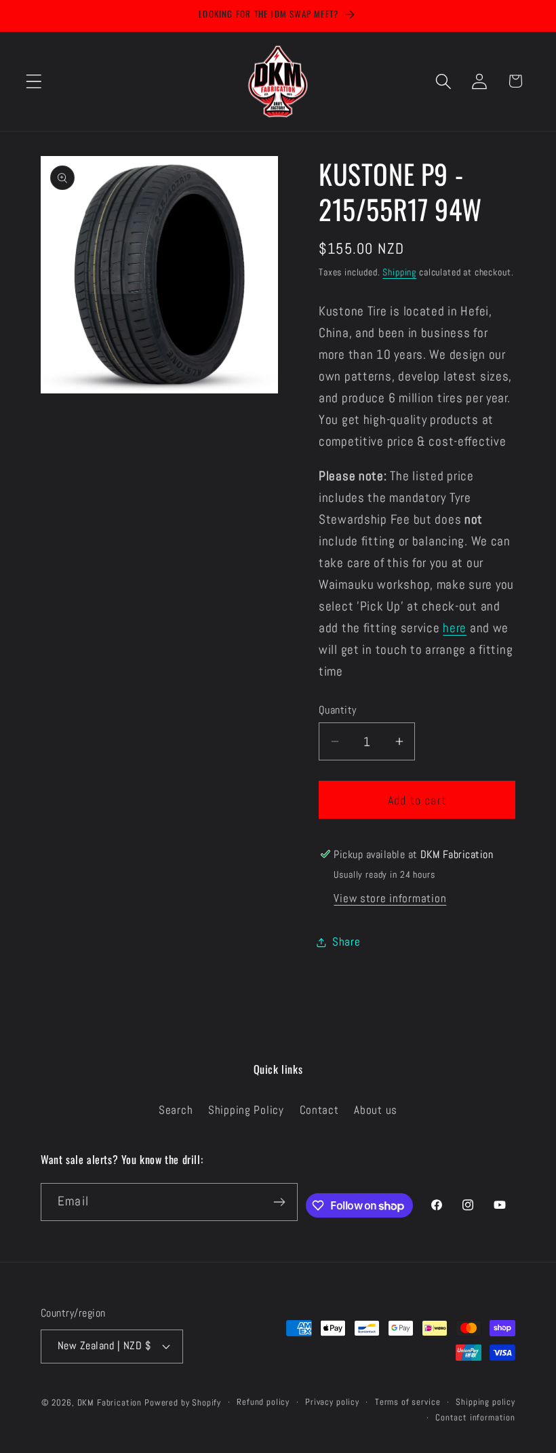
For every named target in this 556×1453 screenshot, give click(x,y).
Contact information (475, 1417)
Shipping (399, 272)
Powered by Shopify (182, 1402)
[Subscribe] (280, 1202)
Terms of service (407, 1402)
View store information (390, 898)
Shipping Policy (246, 1110)
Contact (319, 1110)
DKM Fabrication (109, 1402)
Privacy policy (332, 1402)
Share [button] (346, 942)
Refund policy (263, 1402)
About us (375, 1110)
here (454, 627)
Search (176, 1110)
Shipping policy (485, 1402)
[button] (34, 81)
